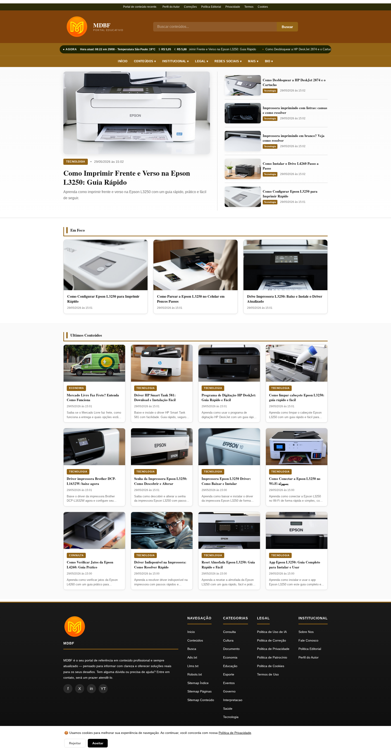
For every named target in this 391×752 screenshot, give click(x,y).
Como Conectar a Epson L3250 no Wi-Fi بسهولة (294, 481)
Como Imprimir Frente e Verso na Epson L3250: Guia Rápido (213, 49)
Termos (248, 6)
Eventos (229, 683)
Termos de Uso (268, 674)
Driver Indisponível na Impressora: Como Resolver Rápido (160, 565)
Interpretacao (232, 700)
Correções (190, 6)
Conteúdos (195, 640)
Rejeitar (75, 743)
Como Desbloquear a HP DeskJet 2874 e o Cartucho (297, 49)
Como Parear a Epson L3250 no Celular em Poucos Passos (190, 299)
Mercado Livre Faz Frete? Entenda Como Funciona (93, 397)
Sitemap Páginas (199, 691)
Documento (231, 649)
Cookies (263, 6)
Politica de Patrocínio (272, 657)
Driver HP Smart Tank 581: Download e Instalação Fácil (155, 397)
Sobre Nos (306, 632)
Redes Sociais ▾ (228, 61)
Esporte (228, 674)
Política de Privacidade (235, 733)
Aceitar (97, 743)
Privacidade (232, 6)
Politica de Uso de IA (272, 632)
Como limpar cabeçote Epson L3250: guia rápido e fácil (296, 397)
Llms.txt (192, 666)
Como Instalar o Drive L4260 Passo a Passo (291, 166)
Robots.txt (194, 674)
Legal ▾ (201, 61)
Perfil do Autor (171, 6)
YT (103, 688)
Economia (76, 388)
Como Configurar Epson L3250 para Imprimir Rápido (290, 194)
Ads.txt (192, 657)
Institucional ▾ (175, 61)
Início (122, 61)
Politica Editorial (309, 649)
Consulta (76, 555)
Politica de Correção (271, 640)
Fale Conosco (308, 640)
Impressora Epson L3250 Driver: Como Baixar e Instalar (226, 481)
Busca (191, 649)
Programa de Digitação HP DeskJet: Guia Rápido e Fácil (229, 397)
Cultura (228, 640)
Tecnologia (75, 161)
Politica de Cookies (270, 666)
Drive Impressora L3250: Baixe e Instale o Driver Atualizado (284, 299)
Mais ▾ (253, 61)
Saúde (227, 708)
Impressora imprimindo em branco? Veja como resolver (293, 138)
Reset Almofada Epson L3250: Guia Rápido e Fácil (228, 565)
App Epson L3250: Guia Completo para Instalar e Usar (294, 565)
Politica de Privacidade (273, 649)
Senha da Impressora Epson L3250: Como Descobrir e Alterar (160, 481)
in (91, 688)
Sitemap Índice (198, 683)
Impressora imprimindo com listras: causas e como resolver (295, 110)
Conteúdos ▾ (145, 61)
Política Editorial (211, 6)
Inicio (191, 632)
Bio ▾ (269, 61)
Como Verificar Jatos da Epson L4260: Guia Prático (90, 565)
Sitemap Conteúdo (200, 700)
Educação (230, 666)
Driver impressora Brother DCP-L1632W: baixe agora (91, 481)
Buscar (287, 27)
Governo (229, 691)
